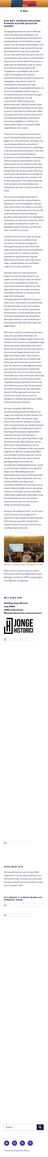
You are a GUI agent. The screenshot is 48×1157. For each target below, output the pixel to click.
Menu (25, 11)
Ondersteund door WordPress (16, 1150)
